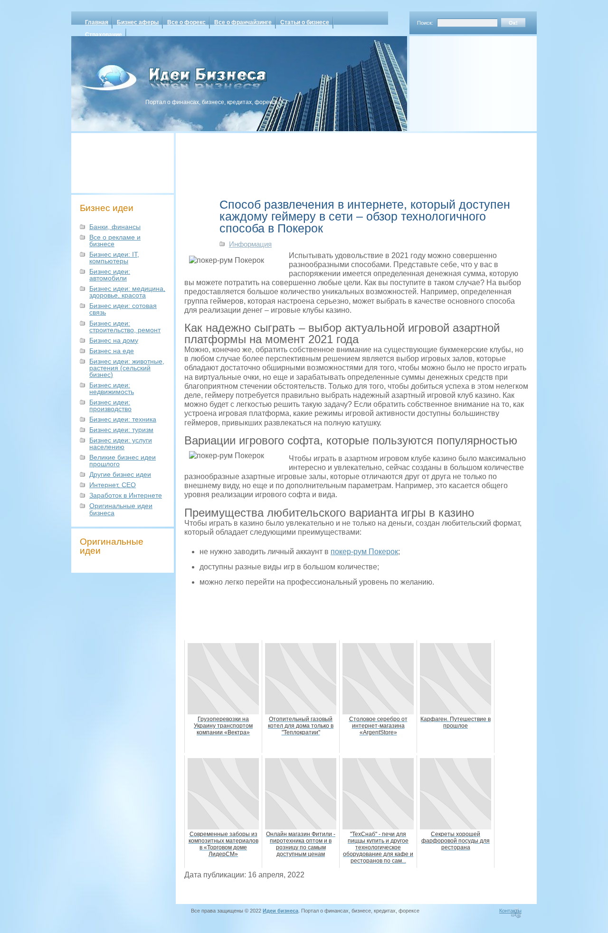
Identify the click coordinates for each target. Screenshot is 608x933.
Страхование (103, 34)
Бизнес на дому (113, 340)
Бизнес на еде (111, 351)
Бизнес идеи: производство (110, 405)
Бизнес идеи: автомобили (109, 275)
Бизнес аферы (138, 22)
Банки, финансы (115, 227)
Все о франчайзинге (243, 22)
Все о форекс (186, 22)
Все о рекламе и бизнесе (115, 240)
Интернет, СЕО (112, 485)
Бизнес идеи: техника (122, 419)
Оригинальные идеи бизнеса (120, 509)
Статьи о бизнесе (304, 22)
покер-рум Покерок (364, 552)
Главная (96, 22)
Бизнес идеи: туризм (121, 429)
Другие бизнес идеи (120, 474)
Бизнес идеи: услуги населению (120, 443)
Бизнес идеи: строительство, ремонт (125, 326)
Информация (250, 244)
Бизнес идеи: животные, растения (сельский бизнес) (126, 367)
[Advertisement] (461, 80)
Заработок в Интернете (125, 495)
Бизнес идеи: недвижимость (111, 388)
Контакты (510, 911)
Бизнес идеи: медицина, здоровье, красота (127, 292)
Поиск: (425, 23)
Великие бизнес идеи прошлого (122, 460)
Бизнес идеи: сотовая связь (123, 309)
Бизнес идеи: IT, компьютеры (114, 257)
